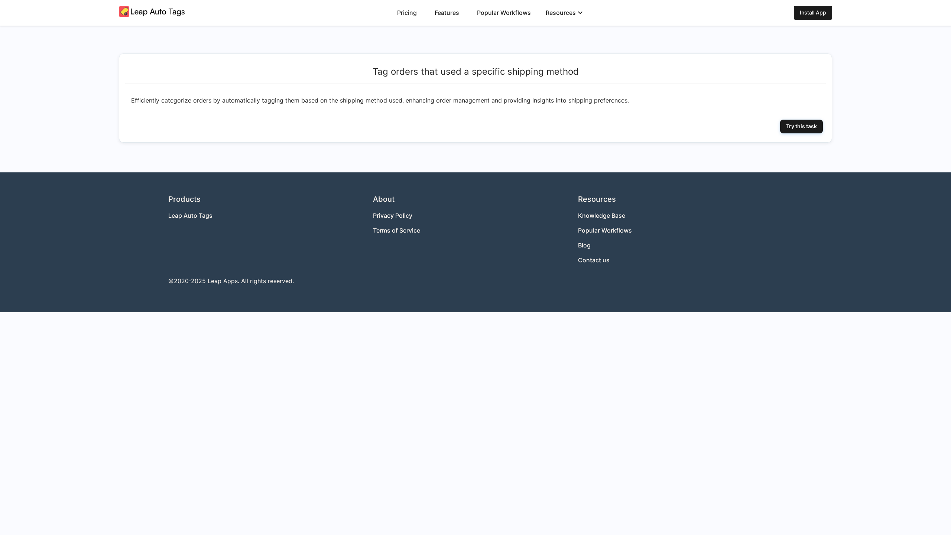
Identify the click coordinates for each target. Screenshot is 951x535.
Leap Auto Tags (190, 215)
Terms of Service (396, 230)
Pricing (407, 12)
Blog (584, 245)
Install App (813, 12)
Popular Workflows (504, 12)
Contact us (594, 260)
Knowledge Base (601, 215)
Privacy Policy (392, 215)
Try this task (801, 126)
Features (447, 12)
